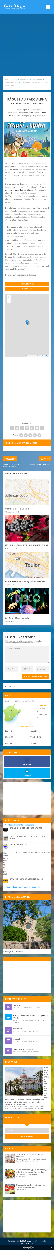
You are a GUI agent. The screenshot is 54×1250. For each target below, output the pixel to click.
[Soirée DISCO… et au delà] (27, 601)
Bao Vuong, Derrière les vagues (26, 828)
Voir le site (27, 289)
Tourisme (16, 1104)
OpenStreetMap (43, 356)
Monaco (32, 887)
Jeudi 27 (33, 731)
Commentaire (27, 284)
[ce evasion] (8, 1030)
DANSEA (16, 1005)
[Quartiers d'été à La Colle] (27, 492)
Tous (8, 887)
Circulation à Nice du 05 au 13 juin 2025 (30, 852)
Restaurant (16, 1022)
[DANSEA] (8, 1007)
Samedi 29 (34, 743)
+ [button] (9, 297)
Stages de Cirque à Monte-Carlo (26, 879)
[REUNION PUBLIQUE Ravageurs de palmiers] (27, 565)
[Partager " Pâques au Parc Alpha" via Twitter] (16, 428)
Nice (42, 1020)
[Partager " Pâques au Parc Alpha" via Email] (37, 428)
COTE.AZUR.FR (27, 1244)
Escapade (9, 1102)
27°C (10, 719)
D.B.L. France (25, 1241)
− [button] (9, 300)
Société (8, 1104)
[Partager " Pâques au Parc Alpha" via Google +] (21, 428)
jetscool (16, 1039)
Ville (23, 1104)
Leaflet (28, 356)
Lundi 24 (9, 731)
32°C (18, 713)
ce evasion (17, 1029)
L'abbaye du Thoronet (13, 951)
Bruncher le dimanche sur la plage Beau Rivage (30, 1016)
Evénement (23, 112)
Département (12, 112)
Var (39, 887)
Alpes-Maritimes (29, 109)
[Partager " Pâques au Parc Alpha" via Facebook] (11, 428)
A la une (45, 1094)
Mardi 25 (9, 737)
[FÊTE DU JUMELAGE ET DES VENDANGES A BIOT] (27, 528)
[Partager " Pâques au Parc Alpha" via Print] (42, 428)
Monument (23, 1102)
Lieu (16, 1102)
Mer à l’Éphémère (18, 844)
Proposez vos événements (21, 442)
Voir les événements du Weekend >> (21, 825)
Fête (11, 115)
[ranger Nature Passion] (8, 1051)
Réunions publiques (22, 115)
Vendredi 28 (35, 737)
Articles (40, 109)
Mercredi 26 (10, 743)
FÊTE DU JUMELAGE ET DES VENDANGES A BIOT (26, 545)
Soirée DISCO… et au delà (17, 618)
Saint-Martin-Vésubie (37, 112)
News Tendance (34, 1008)
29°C (10, 710)
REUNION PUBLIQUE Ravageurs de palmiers (25, 581)
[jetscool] (8, 1041)
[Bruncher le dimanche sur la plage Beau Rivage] (8, 1017)
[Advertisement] (27, 42)
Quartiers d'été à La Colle (17, 509)
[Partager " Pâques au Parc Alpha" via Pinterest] (27, 428)
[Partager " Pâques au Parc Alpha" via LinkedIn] (32, 428)
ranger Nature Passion (23, 1049)
